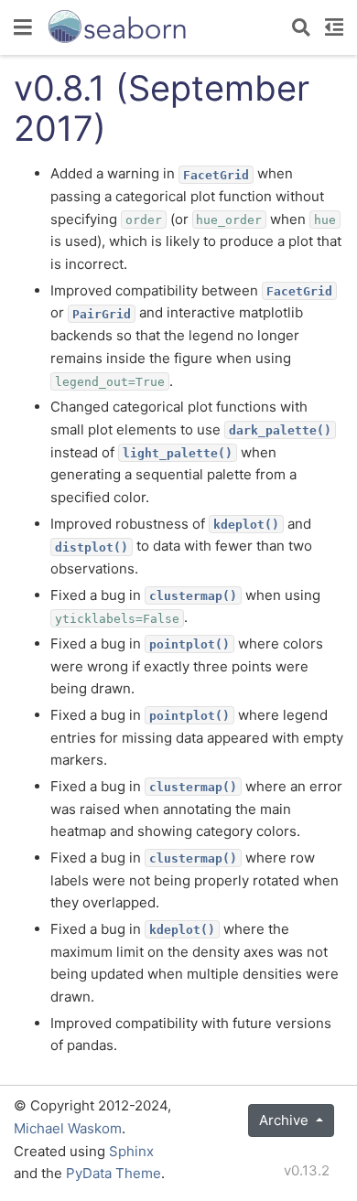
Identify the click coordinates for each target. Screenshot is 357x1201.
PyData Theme (113, 1173)
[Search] (301, 27)
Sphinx (131, 1151)
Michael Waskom (68, 1128)
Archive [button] (285, 1120)
